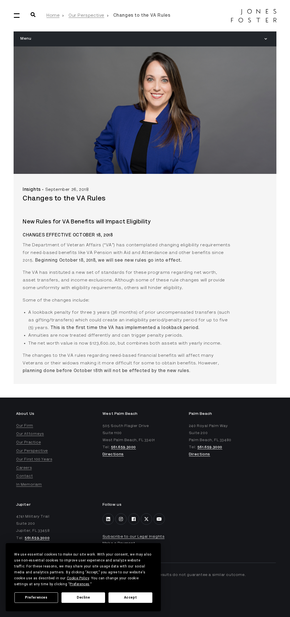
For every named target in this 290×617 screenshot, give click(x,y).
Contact (24, 476)
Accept (130, 597)
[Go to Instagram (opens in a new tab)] (121, 519)
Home (52, 15)
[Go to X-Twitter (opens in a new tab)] (146, 519)
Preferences (36, 597)
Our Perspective (86, 15)
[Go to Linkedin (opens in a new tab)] (108, 519)
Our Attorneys (30, 434)
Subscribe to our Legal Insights (134, 537)
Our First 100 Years (34, 460)
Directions (113, 454)
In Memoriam (29, 485)
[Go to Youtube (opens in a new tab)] (159, 519)
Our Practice (28, 443)
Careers (24, 468)
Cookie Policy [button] (78, 578)
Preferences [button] (79, 584)
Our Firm (24, 426)
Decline (83, 597)
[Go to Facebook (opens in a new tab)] (133, 519)
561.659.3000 (123, 447)
